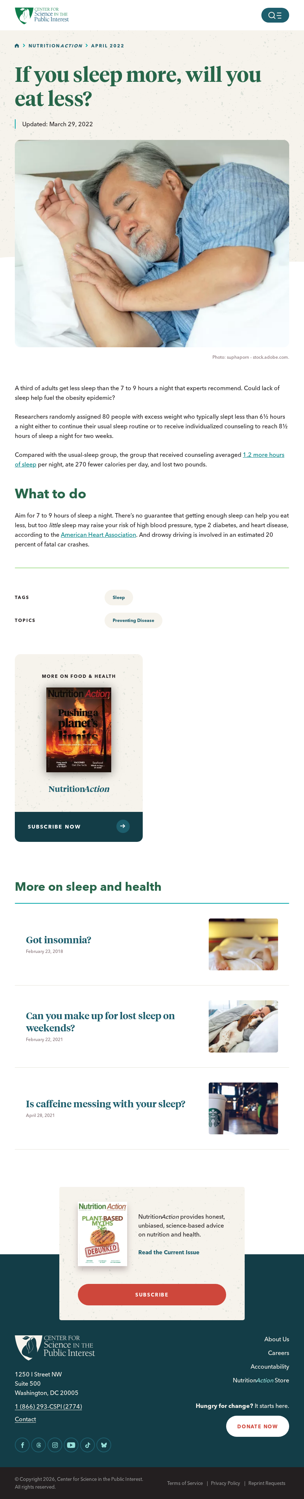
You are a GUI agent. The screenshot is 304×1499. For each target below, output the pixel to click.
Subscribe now (54, 826)
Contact (25, 1419)
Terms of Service (185, 1483)
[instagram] (54, 1445)
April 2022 (108, 45)
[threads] (38, 1445)
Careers (278, 1352)
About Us (276, 1339)
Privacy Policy (225, 1483)
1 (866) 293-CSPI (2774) (48, 1406)
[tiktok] (87, 1445)
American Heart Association (98, 534)
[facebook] (22, 1445)
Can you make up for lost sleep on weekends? (100, 1021)
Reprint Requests (266, 1483)
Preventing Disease (133, 620)
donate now (257, 1426)
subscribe (152, 1295)
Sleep (119, 597)
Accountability (270, 1366)
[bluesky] (103, 1445)
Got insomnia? (58, 939)
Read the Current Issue (168, 1252)
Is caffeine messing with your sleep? (105, 1103)
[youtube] (71, 1445)
